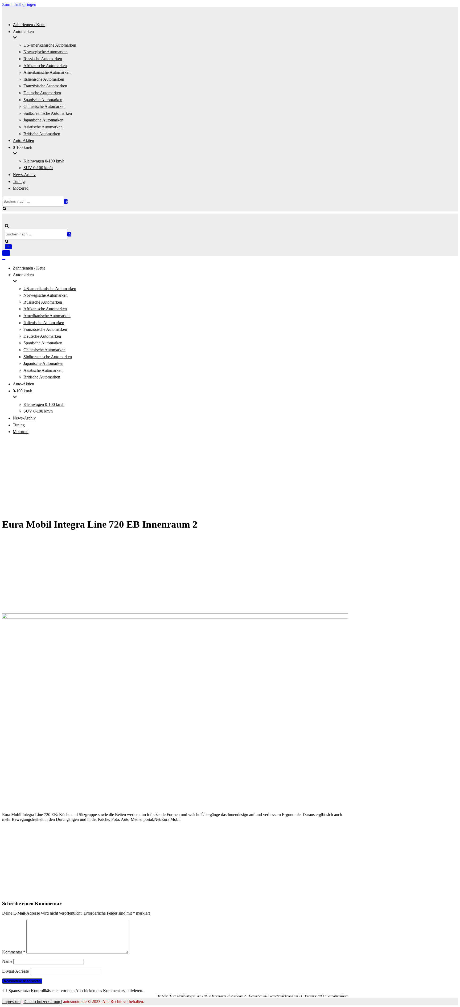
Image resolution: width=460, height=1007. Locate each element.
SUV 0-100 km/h (38, 167)
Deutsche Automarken (42, 93)
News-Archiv (24, 174)
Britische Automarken (41, 134)
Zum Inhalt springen (19, 4)
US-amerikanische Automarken (49, 45)
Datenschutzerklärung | (42, 1001)
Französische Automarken (45, 86)
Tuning (19, 181)
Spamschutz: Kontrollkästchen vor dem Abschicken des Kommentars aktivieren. (75, 990)
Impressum (11, 1001)
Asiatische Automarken (43, 127)
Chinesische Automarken (44, 106)
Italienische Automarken (43, 79)
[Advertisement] (230, 476)
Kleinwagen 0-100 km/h (43, 161)
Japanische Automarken (43, 120)
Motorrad (20, 188)
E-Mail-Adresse (15, 971)
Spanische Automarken (42, 99)
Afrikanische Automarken (45, 65)
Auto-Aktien (23, 140)
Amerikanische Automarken (47, 72)
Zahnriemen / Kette (29, 24)
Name (7, 961)
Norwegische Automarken (45, 52)
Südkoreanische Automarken (47, 113)
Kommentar (13, 952)
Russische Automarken (42, 58)
